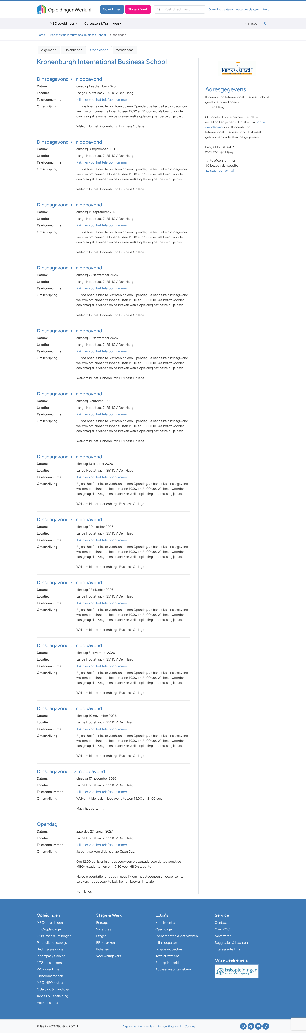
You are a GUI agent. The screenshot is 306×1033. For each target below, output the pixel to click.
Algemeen (48, 50)
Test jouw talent (167, 956)
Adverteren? (224, 936)
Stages (101, 936)
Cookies (190, 1026)
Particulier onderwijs (52, 943)
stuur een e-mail (221, 170)
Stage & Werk (138, 9)
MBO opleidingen (62, 23)
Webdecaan (125, 50)
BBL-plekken (105, 943)
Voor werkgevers (108, 956)
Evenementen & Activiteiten (176, 936)
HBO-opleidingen (50, 929)
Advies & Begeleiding (52, 996)
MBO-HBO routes (50, 983)
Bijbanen (102, 949)
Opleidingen (112, 9)
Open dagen (99, 50)
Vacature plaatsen (248, 9)
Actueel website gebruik (173, 969)
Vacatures (103, 929)
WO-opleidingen (49, 969)
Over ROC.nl (224, 929)
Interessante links (227, 949)
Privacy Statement (169, 1026)
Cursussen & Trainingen (101, 23)
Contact (221, 923)
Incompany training (51, 956)
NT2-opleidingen (49, 963)
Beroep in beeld (167, 963)
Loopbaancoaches (168, 949)
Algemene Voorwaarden (138, 1026)
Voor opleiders (47, 1003)
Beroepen (103, 923)
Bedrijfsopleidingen (51, 949)
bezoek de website (223, 165)
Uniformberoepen (50, 976)
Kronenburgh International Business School (77, 35)
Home (41, 35)
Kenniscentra (165, 923)
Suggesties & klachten (231, 943)
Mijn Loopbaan (166, 943)
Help (266, 9)
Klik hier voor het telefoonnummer (101, 100)
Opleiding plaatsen (221, 9)
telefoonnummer (222, 160)
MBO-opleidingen (50, 923)
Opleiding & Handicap (53, 989)
